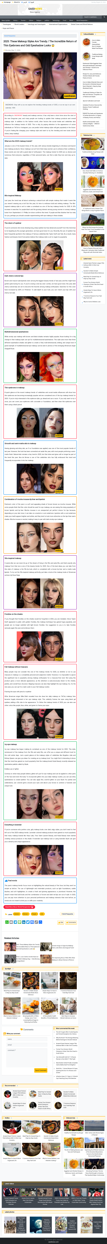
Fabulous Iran (88, 135)
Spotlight (8, 969)
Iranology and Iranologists (36, 24)
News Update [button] (6, 20)
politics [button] (47, 20)
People (34, 914)
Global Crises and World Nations (82, 24)
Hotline (7, 1118)
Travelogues (6, 24)
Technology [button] (56, 20)
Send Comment (40, 1070)
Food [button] (64, 20)
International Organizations (58, 24)
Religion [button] (39, 20)
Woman (25, 914)
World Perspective (9, 36)
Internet (16, 914)
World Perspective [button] (82, 20)
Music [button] (71, 20)
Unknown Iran (71, 1118)
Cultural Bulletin (88, 34)
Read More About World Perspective (18, 907)
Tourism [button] (23, 20)
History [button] (15, 20)
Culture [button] (31, 20)
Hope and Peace (8, 28)
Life (42, 914)
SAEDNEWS (18, 115)
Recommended (10, 1086)
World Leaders (19, 24)
